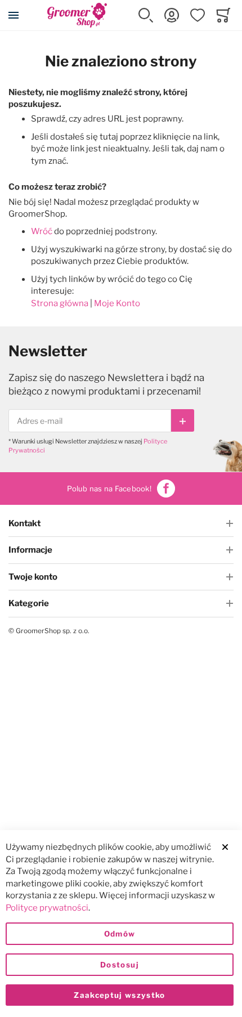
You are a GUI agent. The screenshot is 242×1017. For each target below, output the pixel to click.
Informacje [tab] (30, 550)
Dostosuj (119, 964)
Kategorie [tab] (28, 603)
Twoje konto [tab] (32, 577)
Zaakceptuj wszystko (119, 995)
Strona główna (59, 303)
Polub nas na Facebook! (109, 488)
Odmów (120, 933)
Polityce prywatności (47, 908)
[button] (146, 15)
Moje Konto (117, 303)
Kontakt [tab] (24, 523)
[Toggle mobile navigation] (13, 15)
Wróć (41, 231)
